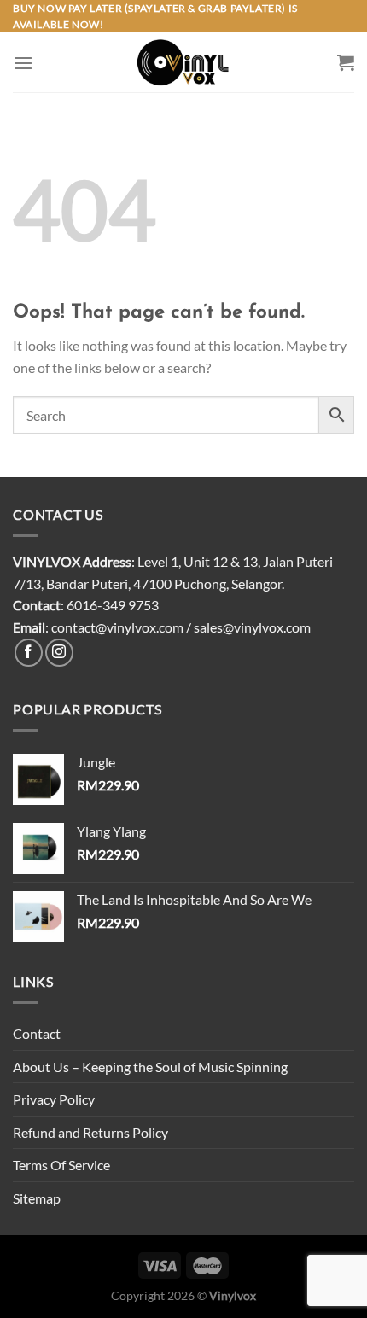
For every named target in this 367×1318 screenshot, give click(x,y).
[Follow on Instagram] (59, 653)
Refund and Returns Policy (90, 1132)
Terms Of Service (61, 1165)
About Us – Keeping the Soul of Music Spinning (150, 1066)
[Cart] (345, 62)
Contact (37, 1033)
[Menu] (23, 63)
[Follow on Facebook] (29, 653)
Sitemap (37, 1198)
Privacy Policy (54, 1099)
